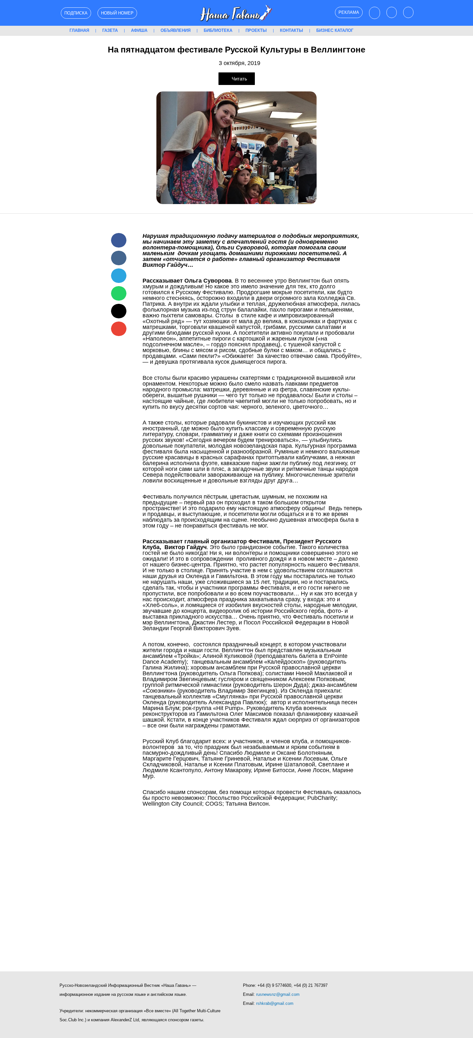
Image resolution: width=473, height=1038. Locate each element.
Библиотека (218, 30)
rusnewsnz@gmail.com (278, 994)
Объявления (175, 30)
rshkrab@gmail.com (274, 1003)
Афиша (139, 30)
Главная (79, 30)
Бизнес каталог (334, 30)
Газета (110, 30)
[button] (118, 240)
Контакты (291, 30)
